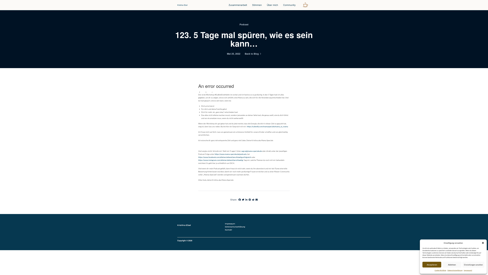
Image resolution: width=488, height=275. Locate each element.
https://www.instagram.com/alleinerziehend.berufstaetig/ (220, 160)
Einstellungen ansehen (473, 265)
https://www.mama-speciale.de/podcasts (231, 154)
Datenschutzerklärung (454, 270)
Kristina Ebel (182, 5)
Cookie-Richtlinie (440, 270)
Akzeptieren (432, 265)
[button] (483, 243)
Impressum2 (468, 270)
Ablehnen (452, 265)
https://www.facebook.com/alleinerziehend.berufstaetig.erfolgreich (224, 157)
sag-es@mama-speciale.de (251, 151)
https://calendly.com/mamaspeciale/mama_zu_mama (267, 126)
